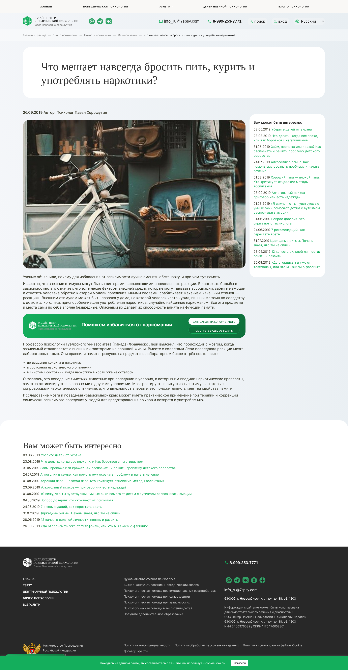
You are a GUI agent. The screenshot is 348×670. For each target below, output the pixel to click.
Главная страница (34, 35)
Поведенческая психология (105, 6)
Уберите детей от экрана (291, 129)
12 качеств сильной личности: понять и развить (79, 520)
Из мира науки (127, 35)
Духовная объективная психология (149, 579)
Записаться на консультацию (214, 321)
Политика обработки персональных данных (207, 645)
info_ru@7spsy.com (182, 21)
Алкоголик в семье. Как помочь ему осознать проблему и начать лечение (286, 166)
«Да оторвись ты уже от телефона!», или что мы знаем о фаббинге (94, 526)
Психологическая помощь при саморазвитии (157, 596)
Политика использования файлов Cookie (272, 645)
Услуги (164, 6)
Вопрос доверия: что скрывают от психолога (76, 500)
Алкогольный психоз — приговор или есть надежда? (83, 487)
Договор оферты (136, 651)
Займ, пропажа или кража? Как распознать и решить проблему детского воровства (287, 151)
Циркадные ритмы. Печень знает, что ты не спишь (79, 513)
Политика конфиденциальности (147, 645)
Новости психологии (97, 35)
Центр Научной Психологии (225, 6)
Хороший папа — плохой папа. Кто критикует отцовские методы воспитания (287, 181)
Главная (45, 6)
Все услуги (31, 604)
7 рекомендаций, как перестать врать (71, 507)
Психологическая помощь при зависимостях (157, 602)
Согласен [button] (240, 663)
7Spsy (27, 585)
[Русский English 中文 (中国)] (309, 21)
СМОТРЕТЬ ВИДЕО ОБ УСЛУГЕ (214, 330)
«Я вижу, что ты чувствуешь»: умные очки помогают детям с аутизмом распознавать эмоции (287, 207)
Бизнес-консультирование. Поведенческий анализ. (161, 585)
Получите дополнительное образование (153, 614)
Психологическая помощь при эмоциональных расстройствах (170, 591)
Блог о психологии (294, 6)
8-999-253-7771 (227, 21)
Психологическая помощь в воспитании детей (158, 608)
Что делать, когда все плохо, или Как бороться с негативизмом (91, 461)
